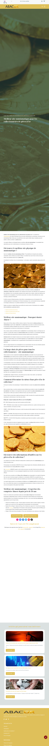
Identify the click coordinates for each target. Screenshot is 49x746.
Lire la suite (9, 650)
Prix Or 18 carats (7, 735)
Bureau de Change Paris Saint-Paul (12, 311)
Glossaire (5, 726)
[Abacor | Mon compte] (42, 1)
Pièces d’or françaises (8, 743)
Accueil (5, 115)
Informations (6, 728)
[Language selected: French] (7, 1)
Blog (8, 115)
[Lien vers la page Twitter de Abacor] (6, 719)
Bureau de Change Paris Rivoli (12, 309)
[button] (5, 575)
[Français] (7, 1)
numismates (7, 469)
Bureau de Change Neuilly (11, 313)
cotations (11, 507)
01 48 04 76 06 (17, 516)
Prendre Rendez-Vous (31, 516)
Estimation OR (6, 733)
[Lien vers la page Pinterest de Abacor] (8, 719)
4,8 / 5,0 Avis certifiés (24, 1)
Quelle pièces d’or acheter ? (9, 731)
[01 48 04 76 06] (45, 737)
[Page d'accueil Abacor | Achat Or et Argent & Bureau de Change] (11, 6)
